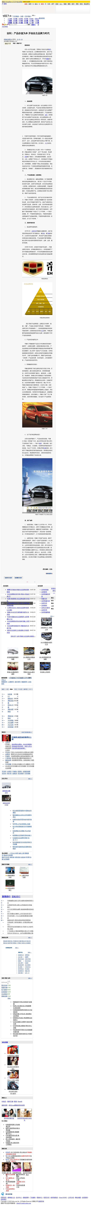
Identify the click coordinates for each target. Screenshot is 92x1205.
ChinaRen (8, 2)
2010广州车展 (25, 732)
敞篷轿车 (24, 682)
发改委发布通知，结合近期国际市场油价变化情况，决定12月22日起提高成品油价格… (22, 746)
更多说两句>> (53, 591)
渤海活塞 (4, 996)
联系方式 (46, 1197)
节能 (48, 233)
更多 (9, 998)
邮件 (73, 4)
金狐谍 (14, 773)
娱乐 (36, 4)
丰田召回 (17, 857)
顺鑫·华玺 (27, 971)
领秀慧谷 (27, 955)
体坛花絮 (5, 1042)
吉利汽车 (34, 231)
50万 (28, 678)
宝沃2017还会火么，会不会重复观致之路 (20, 933)
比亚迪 (23, 857)
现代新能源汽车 (18, 842)
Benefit (20, 1101)
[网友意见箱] (6, 1196)
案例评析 (42, 18)
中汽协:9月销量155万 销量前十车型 (23, 764)
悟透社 (20, 771)
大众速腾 (10, 722)
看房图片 (14, 943)
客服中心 (39, 1197)
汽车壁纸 (5, 26)
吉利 (46, 115)
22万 (21, 678)
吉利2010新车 (45, 608)
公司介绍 (71, 1197)
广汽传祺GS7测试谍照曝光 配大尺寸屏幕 (20, 931)
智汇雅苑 (20, 967)
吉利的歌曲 (45, 589)
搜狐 (3, 2)
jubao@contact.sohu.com (24, 1203)
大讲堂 (7, 742)
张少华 (15, 826)
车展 (45, 448)
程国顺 (15, 835)
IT (45, 4)
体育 (30, 4)
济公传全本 (23, 1152)
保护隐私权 (54, 1197)
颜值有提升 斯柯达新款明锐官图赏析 (19, 920)
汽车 (48, 4)
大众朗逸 (10, 720)
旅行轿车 (18, 682)
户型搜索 (14, 941)
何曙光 (15, 819)
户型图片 (19, 943)
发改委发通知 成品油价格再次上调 (22, 756)
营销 (26, 156)
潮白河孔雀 (20, 959)
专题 (21, 16)
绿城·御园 (20, 972)
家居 (57, 4)
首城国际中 (20, 971)
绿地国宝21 (20, 955)
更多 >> (52, 616)
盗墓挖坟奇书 (25, 1156)
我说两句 (87, 4)
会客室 (7, 754)
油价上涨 (21, 853)
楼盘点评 (24, 941)
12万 (15, 678)
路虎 (3, 857)
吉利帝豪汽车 (45, 601)
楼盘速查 (5, 941)
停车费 (27, 857)
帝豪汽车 (44, 598)
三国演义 (13, 1161)
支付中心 (19, 1197)
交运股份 (4, 994)
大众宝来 (10, 725)
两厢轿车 (4, 682)
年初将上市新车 (45, 672)
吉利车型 (44, 610)
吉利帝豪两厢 (45, 612)
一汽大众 (12, 853)
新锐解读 (23, 1159)
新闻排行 (6, 896)
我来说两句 (8, 39)
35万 (25, 678)
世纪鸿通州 (27, 965)
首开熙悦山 (20, 969)
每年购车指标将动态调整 (21, 847)
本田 (16, 853)
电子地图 (19, 941)
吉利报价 (44, 605)
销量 (47, 59)
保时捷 (12, 857)
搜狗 (5, 4)
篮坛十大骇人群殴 (13, 1080)
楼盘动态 (5, 943)
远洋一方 (27, 972)
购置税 (33, 25)
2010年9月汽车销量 (11, 766)
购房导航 (10, 943)
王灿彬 (15, 838)
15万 (18, 678)
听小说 (8, 1156)
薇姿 (15, 1101)
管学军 (15, 824)
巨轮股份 (4, 992)
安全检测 (21, 773)
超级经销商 (26, 771)
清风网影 (16, 831)
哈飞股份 (4, 989)
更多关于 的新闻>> (23, 636)
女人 (61, 4)
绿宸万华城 (27, 959)
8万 (13, 678)
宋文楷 (15, 810)
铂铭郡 (26, 963)
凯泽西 (10, 855)
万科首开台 (27, 967)
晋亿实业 (4, 985)
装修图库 (28, 943)
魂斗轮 (9, 773)
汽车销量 (8, 764)
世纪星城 (27, 969)
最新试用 (4, 1105)
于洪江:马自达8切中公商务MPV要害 (22, 752)
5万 (10, 678)
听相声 (8, 1152)
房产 (52, 4)
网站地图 (78, 1197)
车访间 (7, 752)
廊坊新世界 (20, 965)
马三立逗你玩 (15, 1152)
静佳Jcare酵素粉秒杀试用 (17, 1105)
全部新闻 (85, 1197)
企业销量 (8, 768)
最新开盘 (10, 941)
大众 (42, 330)
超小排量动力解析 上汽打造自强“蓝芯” (19, 913)
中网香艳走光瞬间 (13, 1055)
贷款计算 (28, 941)
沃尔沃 (7, 857)
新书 (7, 1159)
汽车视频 (27, 773)
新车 (49, 49)
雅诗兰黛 (10, 1101)
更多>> (33, 15)
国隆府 (19, 961)
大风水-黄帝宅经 (14, 1159)
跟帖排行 (16, 896)
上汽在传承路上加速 (23, 824)
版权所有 (41, 1201)
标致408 (10, 698)
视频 (65, 4)
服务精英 (8, 760)
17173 (14, 2)
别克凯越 (10, 727)
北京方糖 (20, 957)
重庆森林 (16, 815)
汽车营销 (28, 16)
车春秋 (7, 756)
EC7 (46, 143)
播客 (69, 4)
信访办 (4, 773)
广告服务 (33, 1197)
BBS (81, 4)
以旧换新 (6, 859)
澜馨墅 (26, 957)
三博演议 (8, 758)
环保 (43, 233)
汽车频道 (16, 16)
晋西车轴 (4, 987)
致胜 (40, 443)
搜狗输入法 (11, 1197)
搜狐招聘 (26, 1197)
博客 (77, 4)
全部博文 (3, 1199)
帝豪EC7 (24, 51)
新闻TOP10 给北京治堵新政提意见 (22, 754)
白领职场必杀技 (16, 1156)
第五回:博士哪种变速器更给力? (22, 758)
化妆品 (4, 1101)
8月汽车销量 (22, 766)
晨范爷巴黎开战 (9, 1118)
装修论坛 (24, 943)
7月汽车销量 (30, 766)
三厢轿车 (11, 682)
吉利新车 (44, 592)
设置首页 (3, 1197)
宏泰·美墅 (20, 963)
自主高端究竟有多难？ (24, 835)
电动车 (6, 855)
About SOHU (63, 1197)
